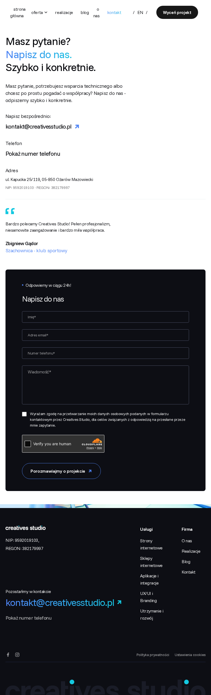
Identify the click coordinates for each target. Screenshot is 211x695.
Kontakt (114, 12)
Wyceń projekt (177, 12)
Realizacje (64, 12)
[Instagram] (17, 654)
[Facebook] (7, 654)
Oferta (37, 12)
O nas (96, 12)
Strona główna (18, 12)
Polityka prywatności (153, 655)
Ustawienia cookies (190, 655)
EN (140, 12)
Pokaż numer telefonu (32, 153)
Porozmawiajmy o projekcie (57, 471)
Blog (85, 12)
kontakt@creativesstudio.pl (38, 126)
